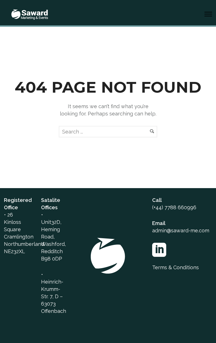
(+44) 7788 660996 (174, 207)
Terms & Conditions (175, 267)
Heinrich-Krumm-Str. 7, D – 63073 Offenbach (53, 296)
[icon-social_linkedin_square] (160, 250)
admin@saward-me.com (180, 230)
